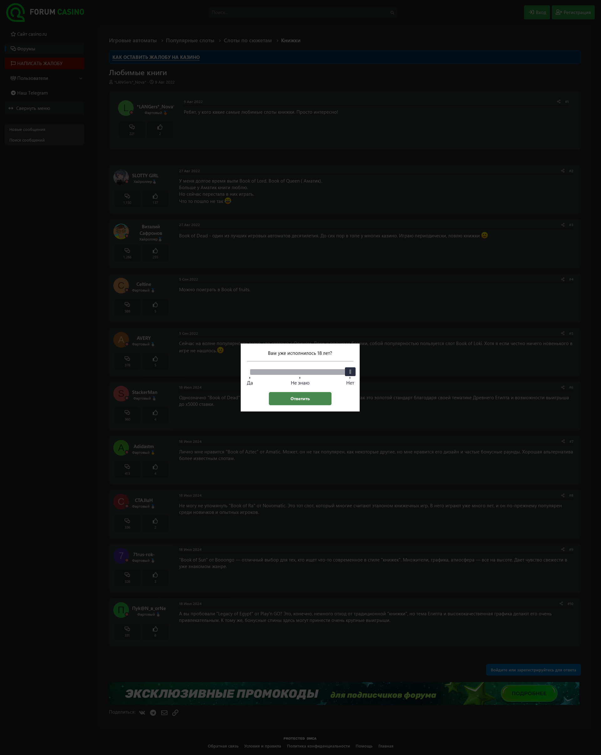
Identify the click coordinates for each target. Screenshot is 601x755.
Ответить (300, 398)
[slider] (350, 371)
